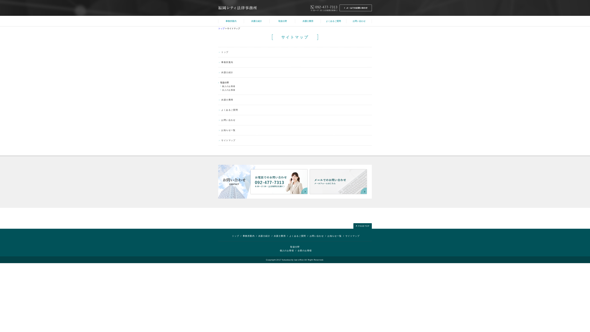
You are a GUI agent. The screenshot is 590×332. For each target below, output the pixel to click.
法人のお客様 (228, 90)
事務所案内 (227, 62)
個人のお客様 (228, 86)
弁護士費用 (227, 100)
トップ (221, 28)
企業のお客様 (305, 250)
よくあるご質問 (229, 110)
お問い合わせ (228, 120)
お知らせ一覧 (228, 130)
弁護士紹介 (227, 72)
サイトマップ (228, 140)
